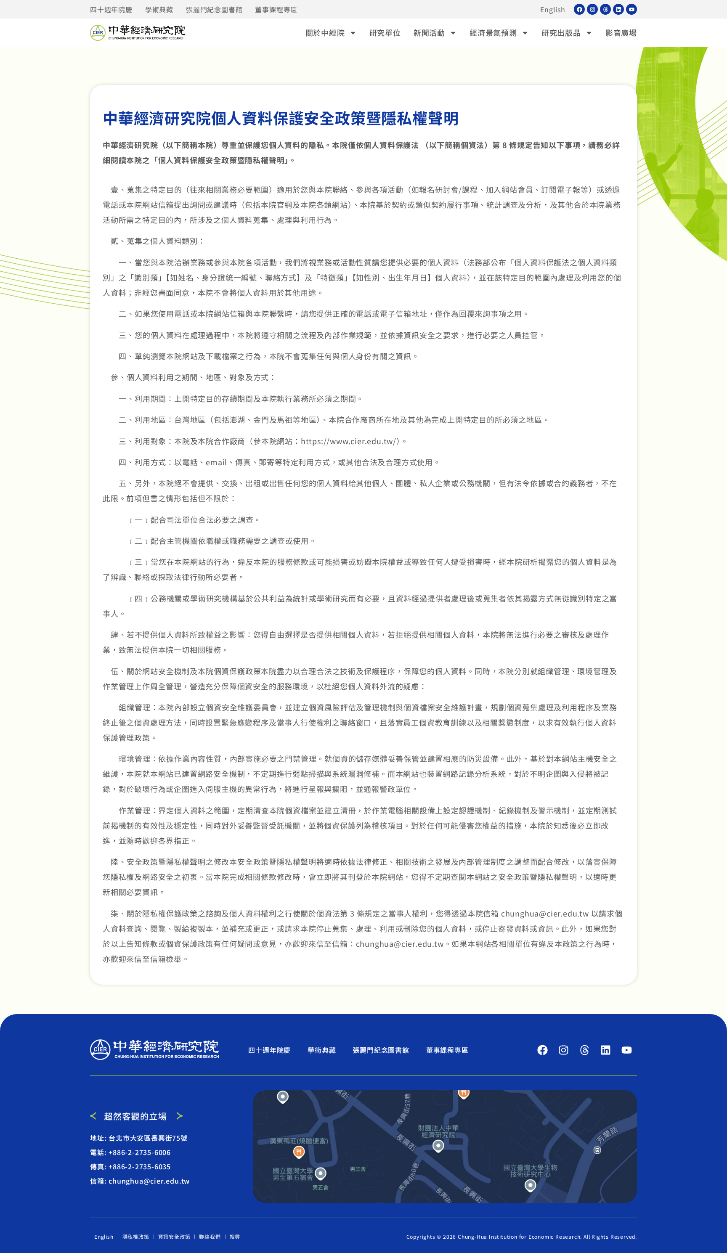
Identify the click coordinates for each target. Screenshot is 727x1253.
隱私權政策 (135, 1236)
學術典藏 (159, 9)
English (552, 9)
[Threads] (605, 9)
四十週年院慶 (111, 9)
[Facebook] (579, 9)
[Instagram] (592, 9)
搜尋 (235, 1236)
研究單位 (385, 32)
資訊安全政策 (174, 1236)
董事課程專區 (276, 9)
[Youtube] (631, 9)
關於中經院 (325, 32)
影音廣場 (621, 32)
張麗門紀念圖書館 (214, 9)
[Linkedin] (618, 9)
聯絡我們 (209, 1236)
